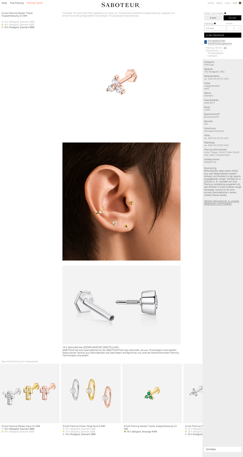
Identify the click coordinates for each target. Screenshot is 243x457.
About (219, 3)
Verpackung (212, 50)
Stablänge (209, 23)
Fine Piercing (17, 3)
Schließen (211, 449)
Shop (4, 3)
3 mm (213, 18)
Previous (3, 393)
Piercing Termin (35, 3)
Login (227, 3)
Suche (211, 3)
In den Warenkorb (215, 35)
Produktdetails (216, 53)
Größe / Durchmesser (214, 13)
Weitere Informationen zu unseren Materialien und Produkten (221, 202)
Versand (212, 56)
